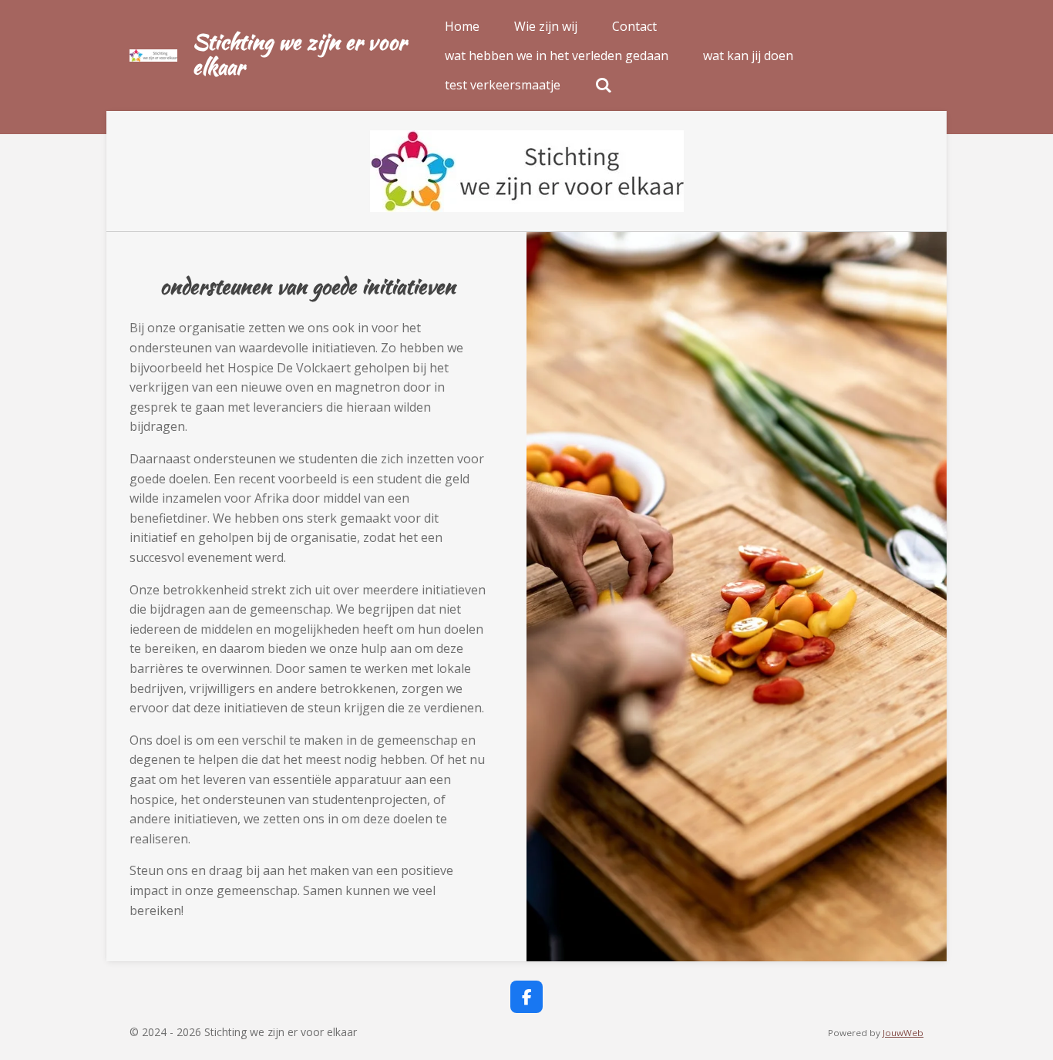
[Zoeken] (603, 84)
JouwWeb (903, 1032)
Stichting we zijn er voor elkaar (299, 54)
